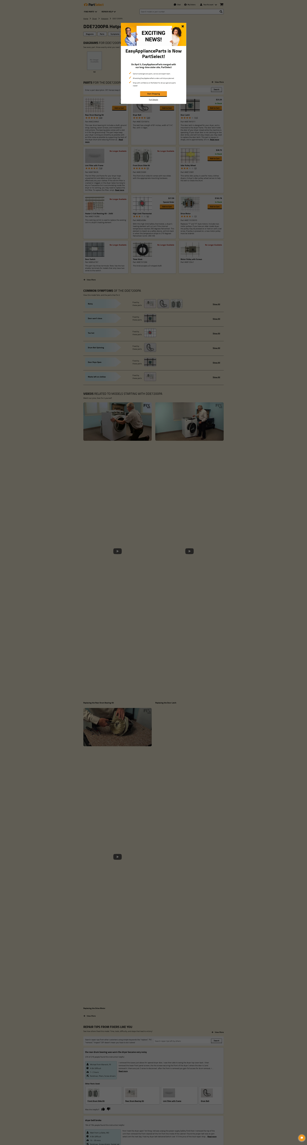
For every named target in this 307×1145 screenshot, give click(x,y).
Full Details (153, 99)
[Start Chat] (301, 1138)
